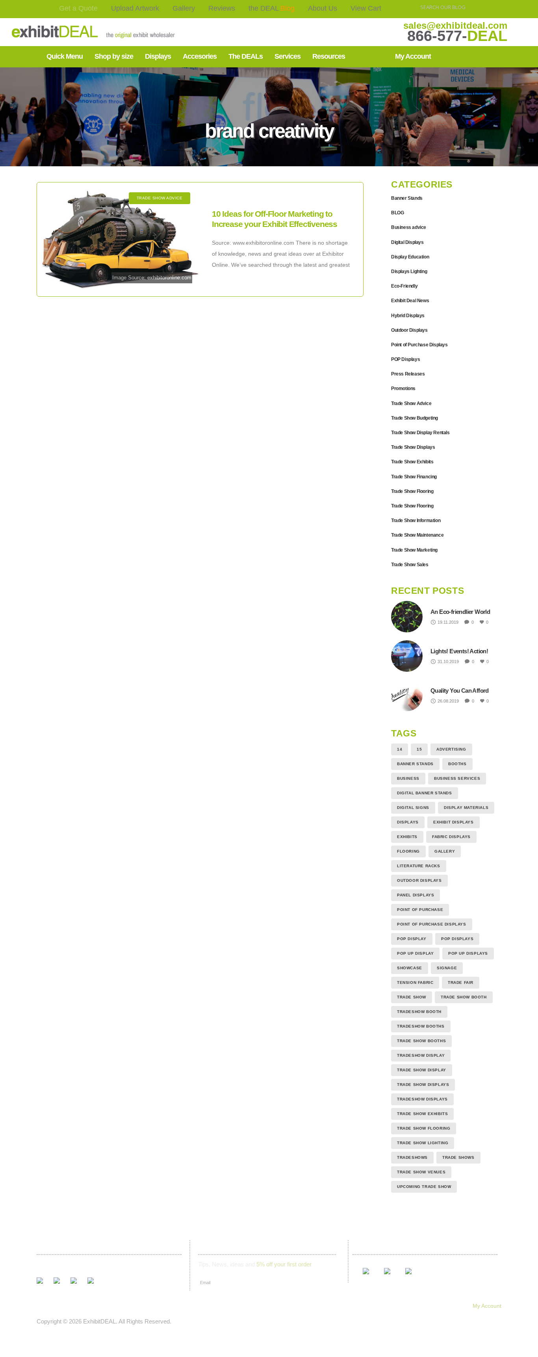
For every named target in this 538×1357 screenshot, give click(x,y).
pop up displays (468, 953)
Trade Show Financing (414, 477)
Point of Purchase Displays (419, 345)
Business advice (408, 227)
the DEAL (272, 8)
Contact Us (243, 1306)
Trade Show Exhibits (412, 462)
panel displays (415, 895)
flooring (408, 851)
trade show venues (421, 1172)
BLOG (397, 213)
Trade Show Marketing (414, 550)
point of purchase (420, 909)
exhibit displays (453, 822)
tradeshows (412, 1157)
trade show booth (464, 997)
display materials (466, 807)
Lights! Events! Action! (459, 651)
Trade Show (411, 997)
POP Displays (405, 359)
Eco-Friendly (404, 286)
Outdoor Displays (409, 330)
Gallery (184, 8)
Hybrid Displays (408, 315)
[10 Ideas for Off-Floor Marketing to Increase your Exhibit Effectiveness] (120, 239)
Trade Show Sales (410, 564)
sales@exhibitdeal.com (455, 25)
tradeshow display (421, 1055)
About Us (322, 8)
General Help (363, 1306)
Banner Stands (407, 198)
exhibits (407, 837)
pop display (412, 939)
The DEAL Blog (161, 1306)
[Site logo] (68, 32)
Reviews (221, 8)
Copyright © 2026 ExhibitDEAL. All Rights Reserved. (104, 1321)
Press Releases (408, 374)
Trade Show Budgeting (414, 418)
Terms (278, 1306)
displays (408, 822)
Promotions (403, 388)
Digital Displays (407, 242)
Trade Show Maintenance (417, 535)
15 (419, 749)
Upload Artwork (135, 8)
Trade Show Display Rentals (420, 432)
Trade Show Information (415, 520)
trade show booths (421, 1041)
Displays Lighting (409, 271)
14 (399, 749)
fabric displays (451, 837)
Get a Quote (78, 8)
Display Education (410, 257)
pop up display (415, 953)
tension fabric (415, 982)
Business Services (457, 778)
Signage (447, 968)
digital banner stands (424, 793)
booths (457, 764)
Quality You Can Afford (459, 690)
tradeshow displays (422, 1099)
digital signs (413, 807)
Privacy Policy (316, 1306)
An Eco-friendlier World (460, 611)
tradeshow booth (419, 1011)
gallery (444, 851)
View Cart (366, 8)
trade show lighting (422, 1143)
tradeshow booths (421, 1026)
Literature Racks (418, 866)
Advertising (451, 749)
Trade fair (460, 982)
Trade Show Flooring (412, 491)
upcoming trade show (424, 1186)
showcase (409, 968)
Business (408, 778)
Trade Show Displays (413, 447)
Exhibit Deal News (410, 300)
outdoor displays (419, 880)
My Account (487, 1306)
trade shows (458, 1157)
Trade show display (421, 1070)
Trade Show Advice (411, 403)
